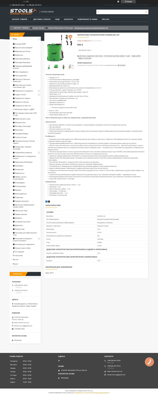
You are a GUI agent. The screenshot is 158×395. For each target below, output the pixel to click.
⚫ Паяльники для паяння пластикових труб (22, 86)
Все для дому (18, 255)
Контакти (68, 19)
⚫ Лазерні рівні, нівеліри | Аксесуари (22, 148)
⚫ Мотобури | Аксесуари (22, 126)
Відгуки (15, 264)
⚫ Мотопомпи (18, 130)
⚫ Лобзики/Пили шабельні (22, 152)
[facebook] (46, 202)
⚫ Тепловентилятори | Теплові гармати (24, 142)
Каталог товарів (19, 19)
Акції (57, 19)
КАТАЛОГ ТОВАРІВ (21, 28)
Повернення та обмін (87, 19)
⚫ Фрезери (17, 190)
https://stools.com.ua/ (21, 322)
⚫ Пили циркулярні (20, 76)
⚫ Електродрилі (19, 183)
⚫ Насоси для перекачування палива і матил (23, 206)
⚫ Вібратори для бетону (21, 51)
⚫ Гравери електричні (21, 201)
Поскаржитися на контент (82, 393)
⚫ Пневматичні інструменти (23, 91)
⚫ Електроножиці (19, 186)
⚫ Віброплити (18, 55)
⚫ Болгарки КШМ (19, 44)
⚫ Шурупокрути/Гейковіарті (23, 162)
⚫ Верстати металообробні (22, 48)
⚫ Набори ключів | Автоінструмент (19, 178)
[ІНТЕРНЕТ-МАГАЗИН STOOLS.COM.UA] (23, 12)
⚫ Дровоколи (18, 225)
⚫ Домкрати (17, 218)
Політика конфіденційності (101, 393)
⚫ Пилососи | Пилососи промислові (21, 80)
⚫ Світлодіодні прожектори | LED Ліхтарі (25, 114)
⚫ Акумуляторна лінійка (21, 248)
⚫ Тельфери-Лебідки (20, 134)
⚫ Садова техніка (37, 28)
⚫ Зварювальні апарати (21, 98)
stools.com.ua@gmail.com (23, 326)
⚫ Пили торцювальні (20, 72)
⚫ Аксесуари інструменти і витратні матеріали (22, 240)
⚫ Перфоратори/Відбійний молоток (22, 67)
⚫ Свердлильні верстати (22, 106)
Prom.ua (90, 391)
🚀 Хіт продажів (18, 252)
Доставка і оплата (42, 19)
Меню (15, 39)
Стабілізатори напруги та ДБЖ (23, 109)
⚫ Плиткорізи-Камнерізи (21, 62)
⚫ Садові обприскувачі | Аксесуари (59, 28)
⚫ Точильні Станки (20, 137)
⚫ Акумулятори (18, 229)
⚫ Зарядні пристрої (20, 214)
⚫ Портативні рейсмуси (21, 59)
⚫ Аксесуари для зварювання (23, 244)
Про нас (105, 19)
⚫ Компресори (18, 169)
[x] (49, 202)
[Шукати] (146, 12)
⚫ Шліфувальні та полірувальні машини (24, 157)
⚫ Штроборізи (18, 166)
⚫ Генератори (18, 197)
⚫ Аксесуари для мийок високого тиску (25, 234)
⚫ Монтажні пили (19, 122)
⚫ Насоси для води (20, 210)
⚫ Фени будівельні (20, 194)
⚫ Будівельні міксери (21, 102)
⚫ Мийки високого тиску (21, 119)
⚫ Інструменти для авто (21, 222)
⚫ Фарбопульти (18, 173)
